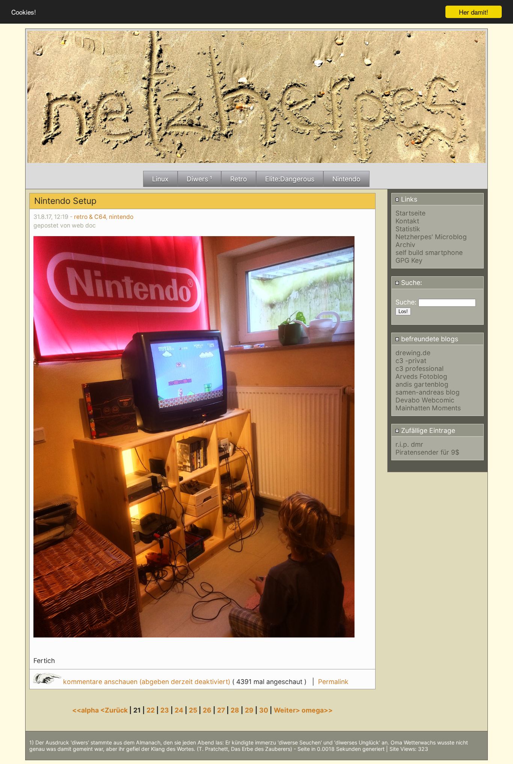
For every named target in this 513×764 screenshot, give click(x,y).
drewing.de (412, 353)
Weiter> (288, 710)
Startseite (410, 213)
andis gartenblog (421, 384)
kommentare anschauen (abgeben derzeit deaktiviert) (146, 682)
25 (193, 710)
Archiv (405, 245)
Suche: (410, 282)
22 (150, 710)
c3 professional (419, 368)
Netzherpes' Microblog (431, 237)
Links (408, 199)
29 (249, 710)
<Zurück (114, 710)
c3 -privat (410, 361)
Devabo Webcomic (424, 400)
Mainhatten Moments (428, 408)
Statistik (407, 229)
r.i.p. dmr (409, 444)
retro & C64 (90, 216)
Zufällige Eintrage (427, 430)
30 (263, 710)
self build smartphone (429, 252)
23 (164, 710)
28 (235, 710)
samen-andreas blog (427, 392)
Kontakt (407, 221)
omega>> (317, 710)
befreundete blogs (428, 339)
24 (179, 710)
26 (207, 710)
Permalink (333, 682)
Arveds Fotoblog (421, 376)
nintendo (121, 216)
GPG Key (408, 260)
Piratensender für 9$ (427, 452)
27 (221, 710)
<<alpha (86, 710)
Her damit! (473, 12)
